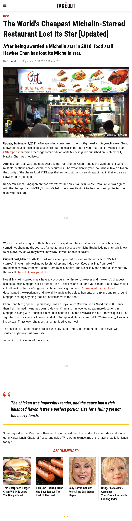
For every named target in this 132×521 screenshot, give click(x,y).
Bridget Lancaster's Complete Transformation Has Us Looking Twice (114, 493)
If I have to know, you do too (31, 272)
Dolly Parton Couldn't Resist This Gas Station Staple (81, 491)
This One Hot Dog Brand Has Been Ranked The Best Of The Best (49, 491)
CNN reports (11, 152)
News (6, 16)
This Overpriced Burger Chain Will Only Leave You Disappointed (16, 491)
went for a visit (95, 288)
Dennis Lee (13, 61)
